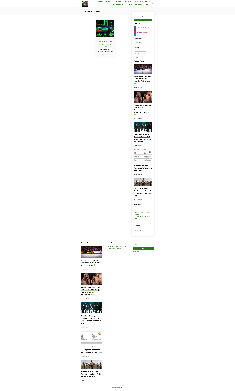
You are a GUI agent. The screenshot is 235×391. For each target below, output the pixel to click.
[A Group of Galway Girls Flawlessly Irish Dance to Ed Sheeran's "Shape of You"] (143, 182)
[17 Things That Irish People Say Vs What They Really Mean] (143, 156)
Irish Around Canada (140, 51)
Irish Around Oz (139, 53)
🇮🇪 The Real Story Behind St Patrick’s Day (105, 44)
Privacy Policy (137, 230)
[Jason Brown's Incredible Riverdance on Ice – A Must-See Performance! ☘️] (143, 69)
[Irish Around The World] (85, 4)
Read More (105, 54)
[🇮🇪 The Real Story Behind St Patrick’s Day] (105, 28)
